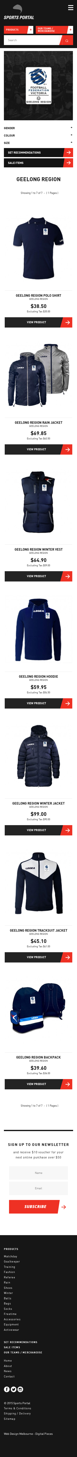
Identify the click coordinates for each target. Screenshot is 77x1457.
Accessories (12, 1319)
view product (36, 322)
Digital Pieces (44, 1433)
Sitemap (9, 1418)
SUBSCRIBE (35, 1206)
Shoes (8, 1287)
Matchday (10, 1256)
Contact (9, 1376)
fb (7, 1389)
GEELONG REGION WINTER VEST (39, 549)
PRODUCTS (11, 1249)
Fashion (9, 1272)
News (7, 1371)
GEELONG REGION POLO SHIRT (38, 296)
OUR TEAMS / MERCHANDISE (23, 1352)
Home (8, 1360)
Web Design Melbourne (18, 1433)
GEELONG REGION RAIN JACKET (38, 423)
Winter (8, 1293)
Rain (7, 1282)
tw (13, 1389)
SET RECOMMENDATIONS (21, 1342)
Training (9, 1266)
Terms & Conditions (17, 1408)
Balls (7, 1298)
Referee (9, 1277)
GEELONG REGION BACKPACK (38, 1057)
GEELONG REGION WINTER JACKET (38, 803)
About (8, 1366)
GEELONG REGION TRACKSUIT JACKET (38, 930)
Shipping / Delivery (17, 1413)
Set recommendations (24, 152)
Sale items (15, 162)
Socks (8, 1308)
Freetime (10, 1314)
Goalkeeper (12, 1261)
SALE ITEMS (12, 1347)
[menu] (70, 7)
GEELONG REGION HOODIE (38, 677)
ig (20, 1389)
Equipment (11, 1324)
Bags (7, 1303)
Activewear (11, 1329)
